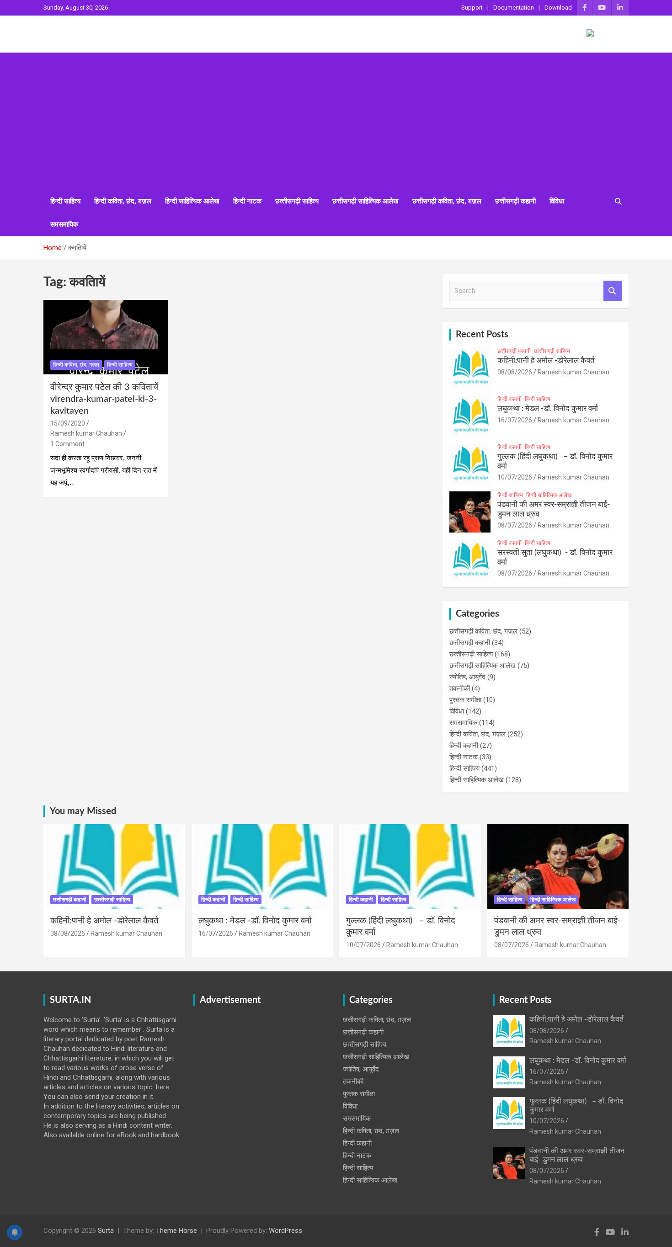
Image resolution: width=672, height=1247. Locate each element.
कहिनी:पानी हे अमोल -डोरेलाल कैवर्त (546, 360)
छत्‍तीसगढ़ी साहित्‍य (297, 201)
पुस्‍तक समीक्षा (465, 700)
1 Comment (67, 444)
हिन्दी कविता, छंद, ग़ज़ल (122, 201)
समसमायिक (64, 224)
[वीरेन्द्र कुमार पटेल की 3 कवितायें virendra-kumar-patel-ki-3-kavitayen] (105, 336)
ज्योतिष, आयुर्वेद (467, 677)
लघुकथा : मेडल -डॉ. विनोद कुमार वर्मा (547, 408)
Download (558, 7)
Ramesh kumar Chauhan (86, 433)
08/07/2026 (514, 525)
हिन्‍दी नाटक (247, 201)
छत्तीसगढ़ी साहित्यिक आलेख (365, 201)
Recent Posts (482, 334)
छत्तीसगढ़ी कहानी (515, 201)
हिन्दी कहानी (509, 399)
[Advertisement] (336, 121)
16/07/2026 (514, 420)
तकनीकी (459, 688)
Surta (106, 1230)
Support (472, 7)
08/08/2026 (514, 372)
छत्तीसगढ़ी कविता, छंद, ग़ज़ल (446, 201)
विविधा (556, 201)
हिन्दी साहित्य (65, 201)
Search (612, 291)
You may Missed (83, 811)
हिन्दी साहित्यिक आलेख (192, 201)
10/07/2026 (514, 477)
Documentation (513, 7)
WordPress (285, 1230)
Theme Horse (176, 1230)
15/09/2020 (67, 423)
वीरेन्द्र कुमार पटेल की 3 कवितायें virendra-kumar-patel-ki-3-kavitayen (104, 399)
